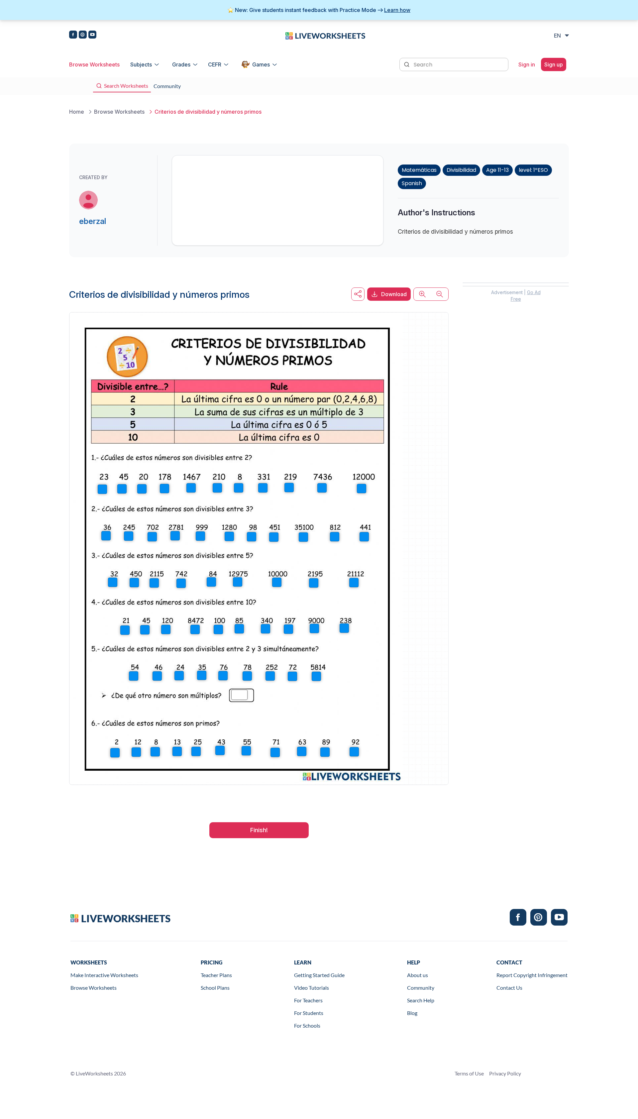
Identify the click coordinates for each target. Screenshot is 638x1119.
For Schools (307, 1025)
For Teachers (308, 1000)
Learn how (397, 10)
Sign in (526, 64)
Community (420, 987)
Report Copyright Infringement (532, 975)
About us (417, 975)
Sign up (553, 64)
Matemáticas (419, 170)
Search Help (420, 1000)
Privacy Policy (505, 1073)
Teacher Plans (216, 975)
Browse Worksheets (94, 64)
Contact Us (509, 987)
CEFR (214, 64)
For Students (308, 1013)
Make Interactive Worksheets (104, 975)
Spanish (412, 183)
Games (261, 64)
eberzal (92, 221)
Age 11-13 (497, 170)
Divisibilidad (461, 170)
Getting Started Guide (319, 975)
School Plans (215, 987)
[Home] (325, 35)
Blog (412, 1013)
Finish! (259, 830)
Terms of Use (469, 1073)
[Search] (407, 63)
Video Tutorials (311, 987)
